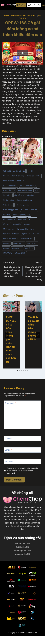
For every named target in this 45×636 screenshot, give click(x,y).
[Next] (38, 335)
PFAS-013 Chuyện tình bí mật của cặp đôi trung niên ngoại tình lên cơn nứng (33, 271)
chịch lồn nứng (18, 176)
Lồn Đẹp (6, 214)
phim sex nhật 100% (11, 234)
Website (8, 461)
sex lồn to (29, 248)
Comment (10, 403)
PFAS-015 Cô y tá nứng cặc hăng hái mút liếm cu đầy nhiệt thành (11, 270)
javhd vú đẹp (8, 200)
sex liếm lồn (17, 248)
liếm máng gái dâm (10, 210)
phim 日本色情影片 (10, 239)
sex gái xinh (32, 243)
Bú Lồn (6, 176)
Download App (35, 5)
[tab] (17, 370)
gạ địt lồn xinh (9, 190)
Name (8, 438)
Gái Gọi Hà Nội (22, 547)
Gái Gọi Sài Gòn (22, 543)
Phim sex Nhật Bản (18, 16)
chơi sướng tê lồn (10, 185)
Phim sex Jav (8, 229)
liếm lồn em (8, 205)
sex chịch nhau (27, 239)
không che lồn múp (24, 200)
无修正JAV (7, 253)
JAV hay (30, 195)
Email (8, 450)
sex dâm (6, 243)
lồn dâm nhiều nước (29, 210)
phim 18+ (17, 224)
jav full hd (7, 195)
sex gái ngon (18, 243)
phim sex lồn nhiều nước (27, 229)
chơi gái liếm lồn (33, 176)
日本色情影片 (20, 253)
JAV (37, 190)
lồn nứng (22, 219)
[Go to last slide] (7, 335)
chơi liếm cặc (8, 181)
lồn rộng (32, 219)
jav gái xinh (19, 195)
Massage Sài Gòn (22, 550)
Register (22, 5)
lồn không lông (9, 219)
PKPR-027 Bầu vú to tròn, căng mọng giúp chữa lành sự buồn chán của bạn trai (11, 339)
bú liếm (31, 171)
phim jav (27, 224)
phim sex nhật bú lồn (30, 234)
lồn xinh (6, 224)
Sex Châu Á (32, 16)
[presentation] (11, 306)
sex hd (6, 248)
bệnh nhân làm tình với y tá (14, 171)
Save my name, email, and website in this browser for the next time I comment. (22, 470)
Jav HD (6, 16)
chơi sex (20, 181)
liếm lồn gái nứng (22, 205)
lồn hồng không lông (21, 214)
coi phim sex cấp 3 (28, 185)
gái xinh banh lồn (25, 190)
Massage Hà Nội (22, 554)
